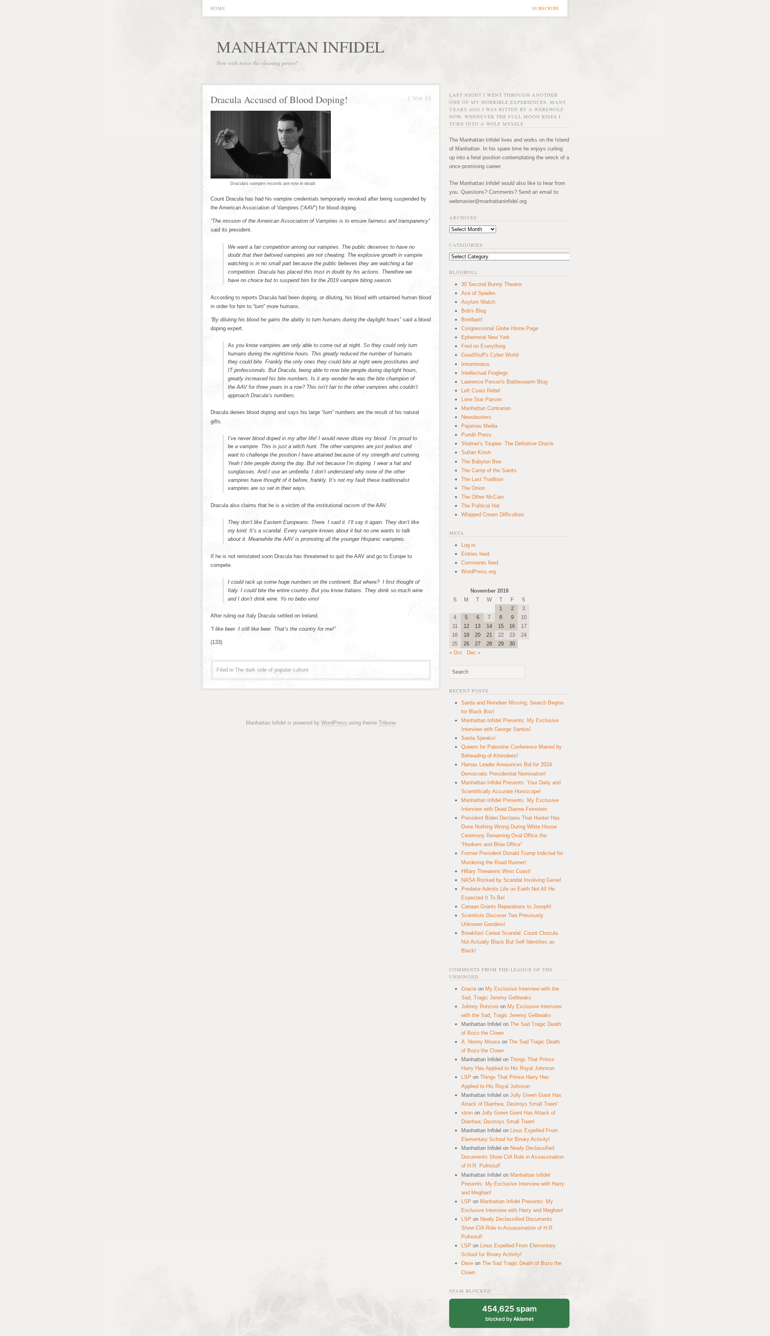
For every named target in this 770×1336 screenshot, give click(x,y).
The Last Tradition (482, 479)
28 (489, 644)
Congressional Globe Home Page (499, 328)
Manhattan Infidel (300, 46)
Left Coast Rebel (480, 391)
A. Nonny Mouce (480, 1042)
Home (218, 8)
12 (466, 626)
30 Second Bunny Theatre (491, 284)
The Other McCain (482, 497)
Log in (468, 545)
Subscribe (545, 8)
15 (501, 626)
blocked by (509, 1313)
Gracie (468, 989)
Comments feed (479, 563)
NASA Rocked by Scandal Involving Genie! (511, 880)
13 (477, 626)
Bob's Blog (473, 311)
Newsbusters (476, 417)
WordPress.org (478, 572)
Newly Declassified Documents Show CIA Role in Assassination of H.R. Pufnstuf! (512, 1157)
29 (501, 644)
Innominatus (475, 364)
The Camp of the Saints (489, 470)
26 (466, 644)
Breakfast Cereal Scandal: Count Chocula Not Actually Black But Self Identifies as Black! (509, 942)
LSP (466, 1077)
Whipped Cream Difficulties (492, 515)
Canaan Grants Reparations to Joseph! (506, 907)
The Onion (473, 488)
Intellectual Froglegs (484, 373)
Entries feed (475, 554)
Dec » (473, 653)
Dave (467, 1263)
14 (489, 626)
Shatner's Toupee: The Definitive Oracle (507, 444)
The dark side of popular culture (271, 670)
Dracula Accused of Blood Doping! (279, 99)
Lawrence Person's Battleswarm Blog (504, 382)
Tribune (387, 723)
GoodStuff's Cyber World (490, 355)
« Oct (455, 653)
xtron (467, 1113)
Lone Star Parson (481, 399)
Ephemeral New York (485, 337)
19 (466, 635)
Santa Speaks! (478, 738)
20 (477, 635)
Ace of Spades (478, 293)
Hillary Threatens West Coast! (496, 871)
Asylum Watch (478, 302)
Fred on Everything (483, 346)
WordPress (334, 723)
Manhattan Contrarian (486, 408)
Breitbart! (471, 320)
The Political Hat (480, 506)
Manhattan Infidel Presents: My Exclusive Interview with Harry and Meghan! (512, 1184)
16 (512, 626)
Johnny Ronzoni (479, 1006)
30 (512, 644)
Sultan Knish (476, 452)
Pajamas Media (479, 426)
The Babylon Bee (481, 462)
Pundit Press (476, 435)
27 (477, 644)
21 (489, 635)
